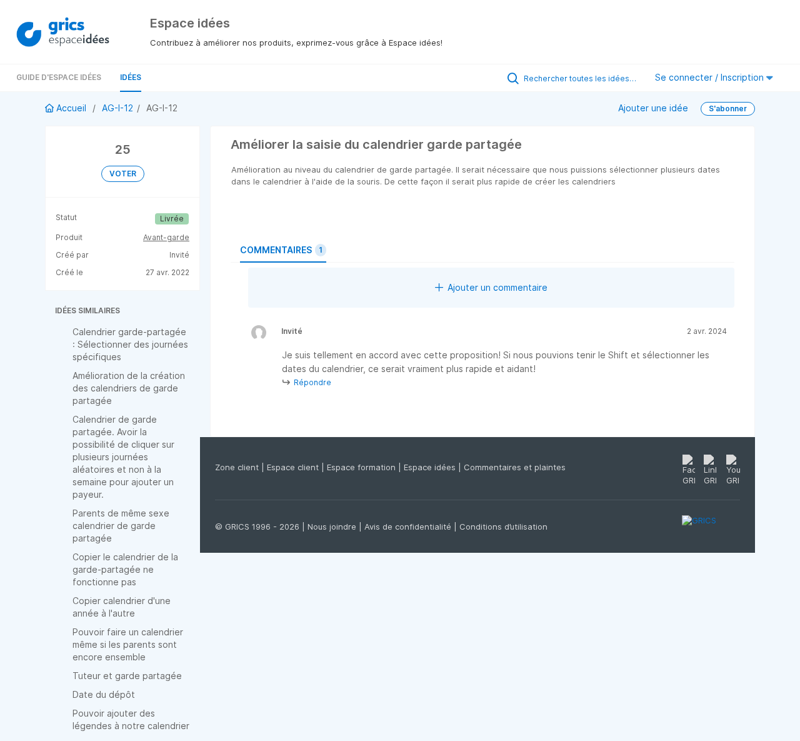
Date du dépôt (103, 694)
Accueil (71, 108)
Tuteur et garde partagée (127, 675)
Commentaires (281, 249)
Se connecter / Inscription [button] (710, 77)
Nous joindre (333, 527)
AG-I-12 (117, 108)
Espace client (294, 467)
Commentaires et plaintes (515, 467)
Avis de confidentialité (409, 527)
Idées (130, 77)
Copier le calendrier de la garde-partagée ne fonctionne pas (125, 569)
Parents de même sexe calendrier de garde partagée (120, 525)
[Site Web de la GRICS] (711, 527)
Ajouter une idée (653, 108)
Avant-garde (166, 237)
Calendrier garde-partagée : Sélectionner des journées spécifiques (130, 344)
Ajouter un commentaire (498, 287)
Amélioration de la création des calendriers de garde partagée (128, 388)
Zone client (238, 467)
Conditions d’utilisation (503, 527)
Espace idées (431, 467)
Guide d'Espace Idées (58, 77)
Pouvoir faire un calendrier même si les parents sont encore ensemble (127, 644)
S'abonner (728, 108)
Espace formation (362, 467)
